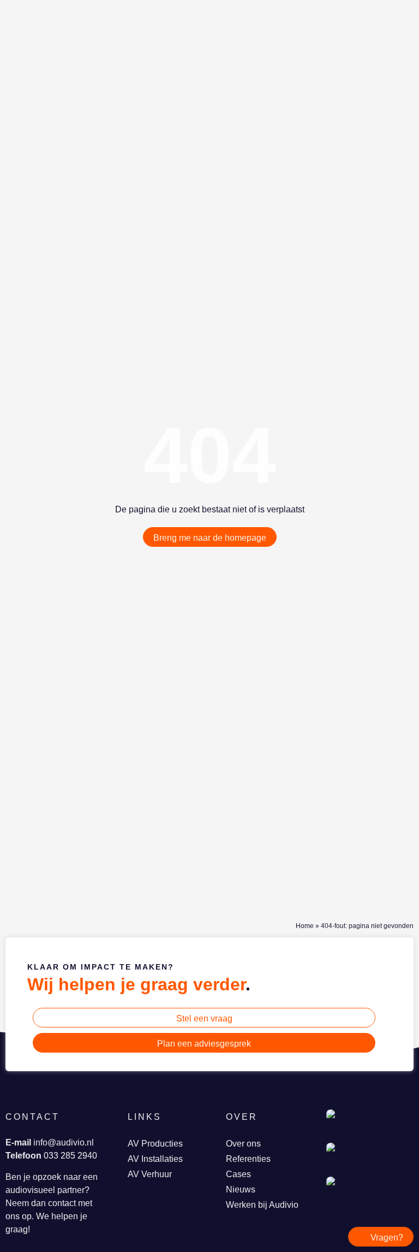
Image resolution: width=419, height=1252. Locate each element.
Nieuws (240, 1189)
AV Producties (155, 1143)
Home (305, 926)
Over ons (243, 1143)
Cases (238, 1174)
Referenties (248, 1159)
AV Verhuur (150, 1174)
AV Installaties (155, 1159)
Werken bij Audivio (262, 1204)
